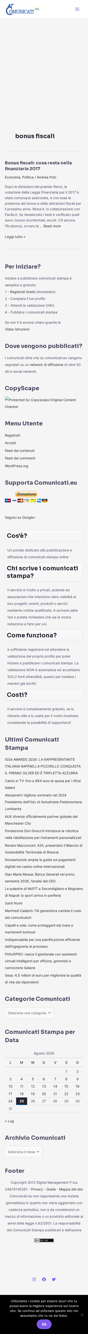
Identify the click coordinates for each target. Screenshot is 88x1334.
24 (10, 1101)
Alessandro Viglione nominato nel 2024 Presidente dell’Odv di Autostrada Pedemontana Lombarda (43, 802)
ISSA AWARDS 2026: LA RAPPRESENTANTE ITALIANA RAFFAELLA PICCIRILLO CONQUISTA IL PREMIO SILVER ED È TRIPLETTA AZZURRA (43, 766)
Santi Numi (13, 903)
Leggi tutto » (15, 236)
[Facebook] (44, 1279)
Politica (28, 177)
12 (33, 1086)
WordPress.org (16, 466)
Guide (51, 1189)
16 (77, 1086)
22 (66, 1094)
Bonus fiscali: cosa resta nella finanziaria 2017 (38, 165)
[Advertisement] (44, 65)
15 (66, 1086)
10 (10, 1086)
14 (55, 1086)
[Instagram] (34, 1279)
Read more (52, 226)
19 (33, 1094)
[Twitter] (54, 1279)
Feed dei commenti (20, 458)
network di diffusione (46, 365)
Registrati (12, 435)
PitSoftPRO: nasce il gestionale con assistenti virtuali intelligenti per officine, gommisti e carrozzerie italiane (41, 961)
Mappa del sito (71, 1189)
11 (21, 1086)
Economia (12, 177)
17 (10, 1094)
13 (44, 1086)
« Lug (9, 1121)
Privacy (37, 1189)
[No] (81, 1314)
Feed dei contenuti (19, 450)
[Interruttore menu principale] (77, 9)
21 (55, 1094)
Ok (44, 1324)
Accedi (10, 443)
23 (78, 1094)
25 (22, 1101)
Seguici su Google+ (20, 517)
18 (22, 1094)
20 (44, 1094)
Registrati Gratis (22, 292)
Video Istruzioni (17, 329)
